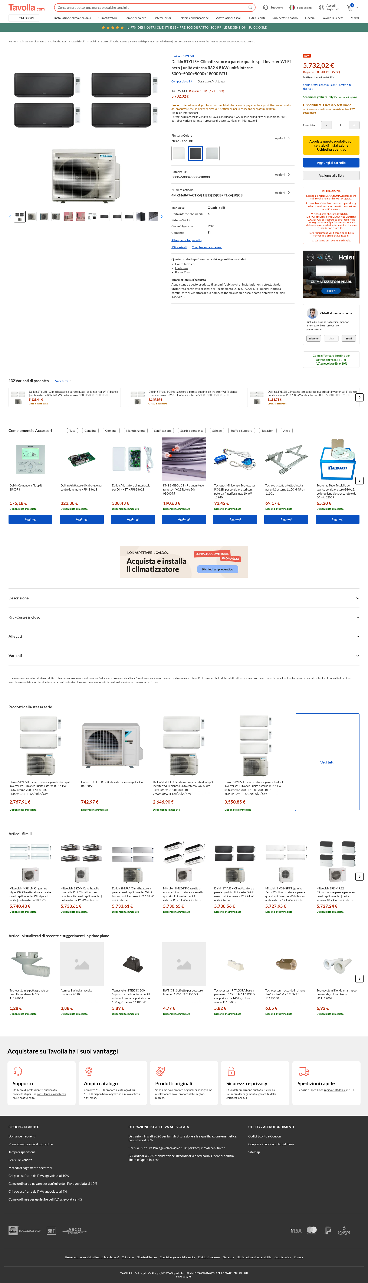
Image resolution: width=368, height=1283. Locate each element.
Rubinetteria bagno (285, 18)
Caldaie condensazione (193, 18)
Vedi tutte (61, 381)
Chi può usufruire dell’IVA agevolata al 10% (39, 1176)
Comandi (111, 430)
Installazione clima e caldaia (72, 18)
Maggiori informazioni (184, 112)
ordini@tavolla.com (338, 235)
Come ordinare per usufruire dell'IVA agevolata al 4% (45, 1199)
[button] (160, 216)
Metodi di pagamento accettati (30, 1168)
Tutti (72, 430)
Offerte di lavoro (147, 1257)
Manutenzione (135, 430)
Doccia (310, 18)
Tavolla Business (332, 18)
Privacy (298, 1257)
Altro (286, 430)
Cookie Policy (283, 1257)
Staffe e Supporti (242, 430)
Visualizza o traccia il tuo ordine (31, 1144)
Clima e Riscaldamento (33, 41)
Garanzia (228, 1257)
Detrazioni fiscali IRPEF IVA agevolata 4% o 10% (331, 361)
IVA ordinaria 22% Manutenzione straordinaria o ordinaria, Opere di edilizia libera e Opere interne (181, 1158)
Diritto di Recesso (209, 1257)
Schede (217, 430)
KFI (190, 1276)
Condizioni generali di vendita (177, 1257)
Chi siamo (128, 1257)
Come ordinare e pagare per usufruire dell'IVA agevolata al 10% (53, 1183)
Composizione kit (181, 81)
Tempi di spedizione (22, 1152)
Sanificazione (162, 430)
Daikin (175, 56)
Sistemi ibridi (162, 18)
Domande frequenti (22, 1136)
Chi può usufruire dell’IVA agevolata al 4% (38, 1191)
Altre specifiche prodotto (186, 240)
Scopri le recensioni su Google (197, 27)
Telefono (314, 338)
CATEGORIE (27, 18)
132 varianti (179, 247)
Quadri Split (79, 41)
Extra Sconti (257, 18)
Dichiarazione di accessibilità (254, 1257)
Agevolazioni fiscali (229, 18)
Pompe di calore (135, 18)
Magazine (357, 18)
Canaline (90, 430)
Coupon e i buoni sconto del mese (271, 1144)
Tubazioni (268, 430)
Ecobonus (181, 268)
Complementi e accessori (207, 247)
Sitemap (254, 1152)
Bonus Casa (182, 272)
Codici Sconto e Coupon (264, 1136)
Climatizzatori (107, 18)
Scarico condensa (191, 430)
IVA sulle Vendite (20, 1160)
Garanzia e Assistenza (211, 81)
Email (349, 338)
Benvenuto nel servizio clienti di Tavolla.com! (92, 1257)
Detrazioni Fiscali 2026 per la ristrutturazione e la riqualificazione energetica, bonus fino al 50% (182, 1138)
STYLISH (188, 56)
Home (12, 41)
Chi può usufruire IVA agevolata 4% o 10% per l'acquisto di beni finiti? (176, 1148)
